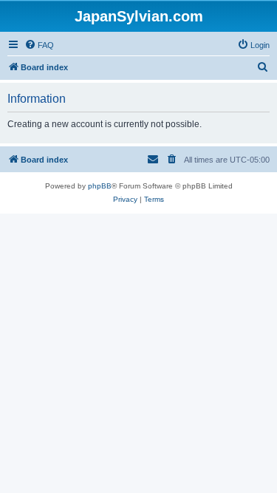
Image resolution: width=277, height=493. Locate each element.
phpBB (100, 186)
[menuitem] (39, 45)
